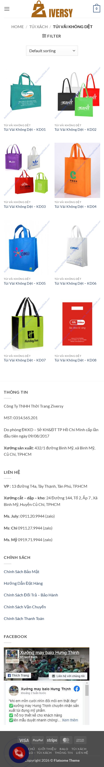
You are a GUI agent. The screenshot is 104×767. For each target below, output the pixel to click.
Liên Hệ (82, 753)
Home (17, 26)
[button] (7, 9)
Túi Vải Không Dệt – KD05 (25, 283)
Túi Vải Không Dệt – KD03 (25, 207)
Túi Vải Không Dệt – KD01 (25, 129)
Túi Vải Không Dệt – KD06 (75, 283)
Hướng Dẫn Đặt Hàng (23, 583)
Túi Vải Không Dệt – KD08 (75, 360)
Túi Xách (38, 26)
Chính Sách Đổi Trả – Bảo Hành (31, 594)
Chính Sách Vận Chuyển (25, 606)
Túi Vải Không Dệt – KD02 (75, 129)
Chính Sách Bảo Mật (21, 571)
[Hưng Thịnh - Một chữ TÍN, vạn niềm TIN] (52, 9)
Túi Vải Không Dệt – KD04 (75, 207)
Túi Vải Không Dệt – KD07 (25, 360)
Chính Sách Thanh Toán (24, 618)
